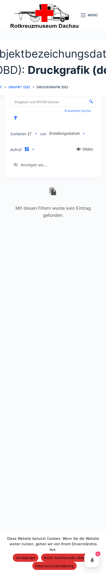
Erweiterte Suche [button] (78, 111)
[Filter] (16, 118)
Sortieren (18, 133)
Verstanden (25, 558)
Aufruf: (16, 149)
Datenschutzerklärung (54, 566)
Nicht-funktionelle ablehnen (68, 558)
